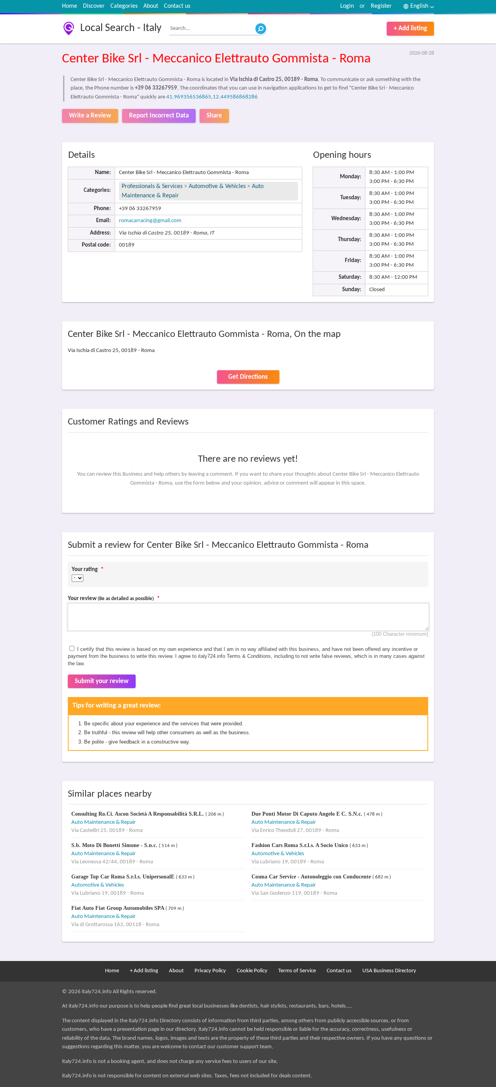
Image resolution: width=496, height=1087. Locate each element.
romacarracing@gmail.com (150, 221)
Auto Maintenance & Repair (103, 822)
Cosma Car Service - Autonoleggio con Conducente (311, 877)
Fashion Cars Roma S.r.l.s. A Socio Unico (300, 845)
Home (69, 6)
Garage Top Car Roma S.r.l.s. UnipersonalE (123, 877)
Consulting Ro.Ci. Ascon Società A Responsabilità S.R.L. (138, 814)
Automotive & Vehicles (217, 186)
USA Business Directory (389, 971)
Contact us (177, 6)
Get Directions (248, 377)
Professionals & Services (152, 186)
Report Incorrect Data (159, 115)
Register (381, 6)
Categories (124, 6)
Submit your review (102, 681)
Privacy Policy (210, 971)
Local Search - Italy (121, 28)
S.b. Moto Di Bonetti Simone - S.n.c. (115, 845)
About (150, 6)
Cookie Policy (252, 971)
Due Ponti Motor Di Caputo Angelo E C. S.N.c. (307, 814)
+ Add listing (410, 28)
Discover (94, 6)
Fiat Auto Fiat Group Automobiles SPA (118, 908)
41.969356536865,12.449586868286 (212, 97)
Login (347, 6)
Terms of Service (297, 971)
